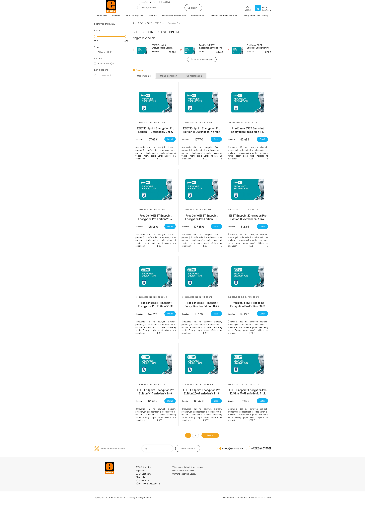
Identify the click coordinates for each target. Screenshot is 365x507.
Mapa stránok (264, 497)
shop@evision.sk (148, 2)
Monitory (152, 15)
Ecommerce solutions (233, 497)
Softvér (141, 23)
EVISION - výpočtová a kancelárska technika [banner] (111, 6)
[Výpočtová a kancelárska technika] (133, 23)
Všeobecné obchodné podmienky (187, 467)
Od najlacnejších (168, 75)
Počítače (116, 15)
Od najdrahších (194, 75)
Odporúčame (144, 75)
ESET (149, 23)
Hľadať (194, 7)
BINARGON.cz (250, 497)
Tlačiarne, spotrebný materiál (223, 15)
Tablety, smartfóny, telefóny (255, 15)
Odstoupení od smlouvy (183, 470)
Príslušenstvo (197, 15)
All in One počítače (134, 15)
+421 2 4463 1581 (163, 2)
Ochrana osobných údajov (184, 473)
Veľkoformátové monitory (174, 15)
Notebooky (102, 15)
